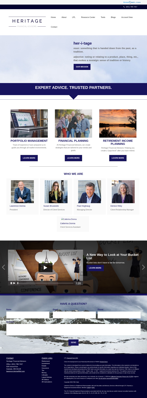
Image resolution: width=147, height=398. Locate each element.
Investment (46, 363)
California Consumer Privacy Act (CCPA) (121, 376)
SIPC (93, 387)
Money (44, 373)
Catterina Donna (67, 223)
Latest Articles (47, 377)
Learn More (95, 268)
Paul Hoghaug (83, 206)
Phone (100, 309)
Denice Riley (116, 206)
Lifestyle (45, 375)
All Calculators (47, 382)
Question (10, 322)
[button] (64, 17)
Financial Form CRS (72, 358)
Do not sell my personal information (108, 378)
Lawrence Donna (17, 206)
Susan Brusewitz (51, 206)
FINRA (88, 387)
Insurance (45, 368)
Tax (43, 370)
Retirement (46, 361)
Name (8, 309)
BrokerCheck (104, 361)
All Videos (45, 379)
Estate (44, 366)
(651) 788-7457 (131, 7)
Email (55, 309)
